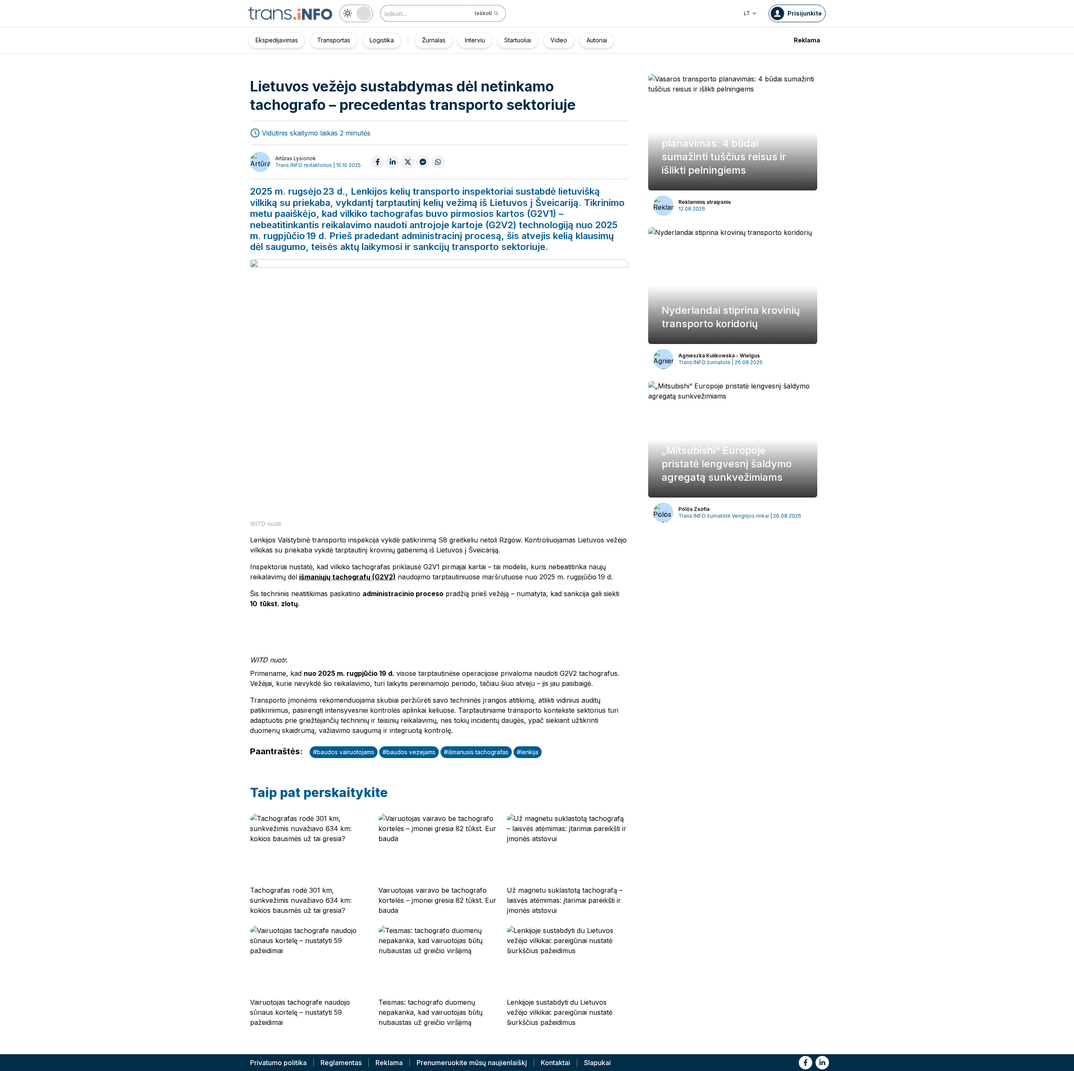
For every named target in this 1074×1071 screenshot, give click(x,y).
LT (747, 13)
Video (558, 40)
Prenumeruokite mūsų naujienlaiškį (472, 1062)
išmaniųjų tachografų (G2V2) (347, 577)
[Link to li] (822, 1062)
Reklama (807, 40)
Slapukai (597, 1062)
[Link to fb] (805, 1062)
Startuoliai (517, 40)
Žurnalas (434, 40)
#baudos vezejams (409, 752)
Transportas (333, 40)
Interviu (475, 40)
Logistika (382, 40)
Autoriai (597, 40)
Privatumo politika (278, 1062)
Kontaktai (555, 1062)
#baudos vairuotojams (343, 752)
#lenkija (527, 752)
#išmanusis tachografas (476, 752)
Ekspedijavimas (276, 40)
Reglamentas (341, 1062)
